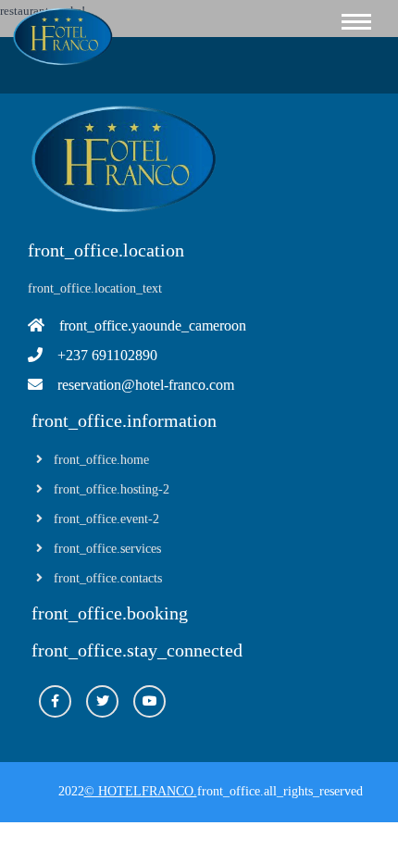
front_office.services (107, 549)
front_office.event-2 (106, 519)
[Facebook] (55, 701)
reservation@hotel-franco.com (145, 385)
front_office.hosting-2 (111, 489)
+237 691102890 (107, 355)
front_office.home (101, 460)
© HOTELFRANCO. (140, 791)
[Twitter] (102, 701)
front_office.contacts (108, 578)
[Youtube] (149, 701)
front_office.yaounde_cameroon (152, 325)
